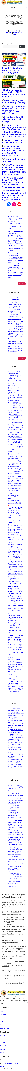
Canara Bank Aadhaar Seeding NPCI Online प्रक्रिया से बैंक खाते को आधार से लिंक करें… (15, 231)
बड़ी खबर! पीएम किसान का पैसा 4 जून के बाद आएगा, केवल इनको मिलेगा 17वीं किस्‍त (15, 720)
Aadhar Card (3, 1018)
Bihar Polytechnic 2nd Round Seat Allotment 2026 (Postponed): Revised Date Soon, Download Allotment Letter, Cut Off (15, 375)
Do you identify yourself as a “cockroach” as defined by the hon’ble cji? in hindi (15, 245)
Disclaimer (2, 1042)
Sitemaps (2, 1049)
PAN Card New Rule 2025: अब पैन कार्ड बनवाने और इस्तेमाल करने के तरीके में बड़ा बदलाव (15, 331)
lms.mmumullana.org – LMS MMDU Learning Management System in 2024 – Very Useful (15, 834)
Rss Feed (2, 1052)
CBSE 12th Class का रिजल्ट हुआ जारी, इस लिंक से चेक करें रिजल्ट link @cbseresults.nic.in (15, 605)
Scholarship (17, 33)
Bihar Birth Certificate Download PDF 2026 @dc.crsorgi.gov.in (12, 70)
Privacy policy (3, 1045)
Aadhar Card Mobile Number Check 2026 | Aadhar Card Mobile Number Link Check (15, 304)
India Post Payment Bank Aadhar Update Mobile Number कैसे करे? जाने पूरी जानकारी (15, 299)
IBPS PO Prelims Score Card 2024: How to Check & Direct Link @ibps (15, 652)
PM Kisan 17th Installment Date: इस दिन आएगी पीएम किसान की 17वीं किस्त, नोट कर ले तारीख (15, 730)
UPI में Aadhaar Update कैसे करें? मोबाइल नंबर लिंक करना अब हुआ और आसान (15, 336)
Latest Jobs (14, 31)
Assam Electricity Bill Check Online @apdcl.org (13, 101)
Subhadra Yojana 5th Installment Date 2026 (12, 141)
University (2, 1021)
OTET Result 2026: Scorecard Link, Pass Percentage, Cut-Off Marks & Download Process (15, 427)
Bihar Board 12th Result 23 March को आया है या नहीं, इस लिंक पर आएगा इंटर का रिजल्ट (16, 535)
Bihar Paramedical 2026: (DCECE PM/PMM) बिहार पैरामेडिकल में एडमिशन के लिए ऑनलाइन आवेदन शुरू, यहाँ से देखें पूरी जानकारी (15, 267)
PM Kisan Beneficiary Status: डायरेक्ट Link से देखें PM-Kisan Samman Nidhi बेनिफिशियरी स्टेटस (15, 761)
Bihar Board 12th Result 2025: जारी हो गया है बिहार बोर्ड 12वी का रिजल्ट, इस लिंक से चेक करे (15, 508)
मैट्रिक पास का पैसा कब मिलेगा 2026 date (13, 160)
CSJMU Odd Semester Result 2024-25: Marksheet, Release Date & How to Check (15, 554)
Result (8, 33)
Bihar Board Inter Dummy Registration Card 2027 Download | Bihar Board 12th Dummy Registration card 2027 (14, 195)
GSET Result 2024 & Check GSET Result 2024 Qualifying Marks (15, 640)
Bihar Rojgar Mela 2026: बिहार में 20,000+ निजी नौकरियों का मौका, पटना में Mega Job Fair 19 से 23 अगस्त (14, 109)
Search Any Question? (7, 44)
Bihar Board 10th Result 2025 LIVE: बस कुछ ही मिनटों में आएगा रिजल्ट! (15, 497)
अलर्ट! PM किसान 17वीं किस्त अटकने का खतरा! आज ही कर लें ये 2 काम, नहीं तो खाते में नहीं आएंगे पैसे (16, 715)
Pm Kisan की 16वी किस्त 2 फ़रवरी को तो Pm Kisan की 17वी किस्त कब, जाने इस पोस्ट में (15, 725)
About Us (2, 1035)
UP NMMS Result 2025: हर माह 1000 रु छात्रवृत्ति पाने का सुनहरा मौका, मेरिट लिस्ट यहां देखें (15, 623)
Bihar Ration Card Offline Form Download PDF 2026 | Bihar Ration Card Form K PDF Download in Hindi (13, 151)
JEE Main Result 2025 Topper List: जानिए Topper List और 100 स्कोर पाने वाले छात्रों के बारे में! (15, 635)
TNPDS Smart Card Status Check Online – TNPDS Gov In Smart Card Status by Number (13, 93)
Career (14, 34)
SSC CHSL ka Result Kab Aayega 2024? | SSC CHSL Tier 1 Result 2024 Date (15, 678)
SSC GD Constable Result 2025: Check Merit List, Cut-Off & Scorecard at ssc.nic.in (15, 549)
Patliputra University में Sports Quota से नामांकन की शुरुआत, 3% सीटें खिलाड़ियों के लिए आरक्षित (15, 839)
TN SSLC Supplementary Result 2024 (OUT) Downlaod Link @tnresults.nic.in (15, 579)
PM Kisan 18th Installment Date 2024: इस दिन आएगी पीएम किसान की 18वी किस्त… (15, 766)
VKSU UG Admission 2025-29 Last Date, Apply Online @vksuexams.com (15, 813)
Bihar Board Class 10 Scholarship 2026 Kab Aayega (12, 119)
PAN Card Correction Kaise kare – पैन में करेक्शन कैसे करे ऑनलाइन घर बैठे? (14, 309)
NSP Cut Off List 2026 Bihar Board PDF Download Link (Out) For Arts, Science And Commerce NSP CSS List (13, 182)
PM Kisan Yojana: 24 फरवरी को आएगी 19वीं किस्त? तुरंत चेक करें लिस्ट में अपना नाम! (15, 756)
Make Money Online (5, 1028)
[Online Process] (12, 2)
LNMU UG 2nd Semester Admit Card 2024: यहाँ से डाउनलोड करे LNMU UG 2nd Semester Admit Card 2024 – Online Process (15, 883)
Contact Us (3, 1039)
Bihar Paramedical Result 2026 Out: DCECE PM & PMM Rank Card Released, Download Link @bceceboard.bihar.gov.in (15, 384)
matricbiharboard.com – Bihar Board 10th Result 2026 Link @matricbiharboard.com (15, 397)
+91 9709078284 (9, 1060)
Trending (2, 1011)
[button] (27, 7)
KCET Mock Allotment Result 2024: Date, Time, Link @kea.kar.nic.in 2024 (15, 683)
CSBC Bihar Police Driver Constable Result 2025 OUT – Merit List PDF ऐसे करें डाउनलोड (15, 432)
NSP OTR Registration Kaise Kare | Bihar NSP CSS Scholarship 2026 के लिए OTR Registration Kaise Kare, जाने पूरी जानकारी (14, 169)
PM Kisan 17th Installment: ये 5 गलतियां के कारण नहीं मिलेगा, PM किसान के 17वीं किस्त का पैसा (16, 739)
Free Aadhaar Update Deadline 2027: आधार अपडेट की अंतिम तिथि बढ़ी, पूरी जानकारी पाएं (15, 318)
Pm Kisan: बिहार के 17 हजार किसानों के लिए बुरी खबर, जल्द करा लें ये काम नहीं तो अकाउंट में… (15, 710)
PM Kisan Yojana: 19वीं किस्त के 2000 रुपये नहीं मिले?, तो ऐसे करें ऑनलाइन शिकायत (15, 744)
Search (22, 46)
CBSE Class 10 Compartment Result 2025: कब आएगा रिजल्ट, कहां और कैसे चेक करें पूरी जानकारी (15, 437)
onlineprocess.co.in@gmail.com (13, 1063)
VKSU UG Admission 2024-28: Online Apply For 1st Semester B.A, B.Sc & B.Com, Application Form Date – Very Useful (16, 861)
